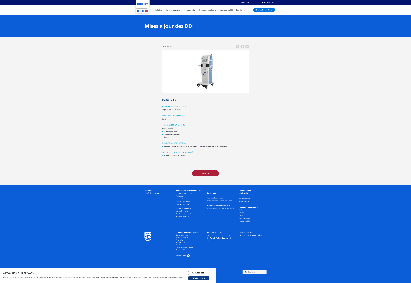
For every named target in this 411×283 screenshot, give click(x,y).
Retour (205, 173)
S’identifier (245, 2)
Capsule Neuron (181, 199)
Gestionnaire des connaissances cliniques (220, 201)
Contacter (255, 2)
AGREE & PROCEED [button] (198, 278)
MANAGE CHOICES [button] (198, 273)
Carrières (179, 245)
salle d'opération (244, 198)
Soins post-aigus (244, 201)
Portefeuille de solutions (152, 193)
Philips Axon (180, 196)
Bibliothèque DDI (244, 218)
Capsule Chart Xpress (183, 204)
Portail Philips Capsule (219, 237)
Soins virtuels (211, 193)
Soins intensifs (243, 193)
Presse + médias (181, 250)
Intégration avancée (182, 211)
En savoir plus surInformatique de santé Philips (250, 234)
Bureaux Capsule (181, 242)
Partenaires (180, 240)
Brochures (242, 213)
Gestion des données (183, 208)
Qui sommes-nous (182, 235)
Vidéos (241, 215)
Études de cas (243, 210)
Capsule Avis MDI (244, 221)
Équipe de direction (182, 237)
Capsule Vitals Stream (183, 201)
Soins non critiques (245, 196)
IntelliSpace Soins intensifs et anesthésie (220, 208)
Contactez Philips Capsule (184, 247)
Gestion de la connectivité (185, 193)
